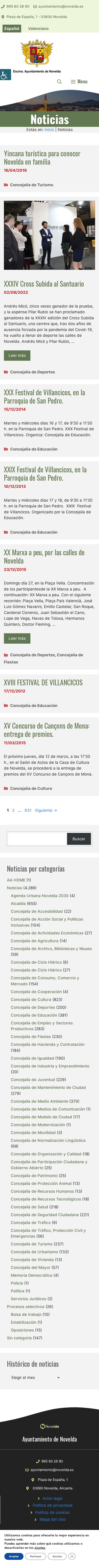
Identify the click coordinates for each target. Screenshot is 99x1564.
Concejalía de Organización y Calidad (46, 1154)
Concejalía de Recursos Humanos (42, 1191)
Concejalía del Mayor (30, 1267)
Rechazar (35, 1556)
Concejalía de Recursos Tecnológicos (46, 1199)
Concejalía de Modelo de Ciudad (41, 1117)
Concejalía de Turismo (31, 185)
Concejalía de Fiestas (31, 1036)
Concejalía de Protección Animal (41, 1183)
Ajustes (57, 1556)
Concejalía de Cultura (31, 788)
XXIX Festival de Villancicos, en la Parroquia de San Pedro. (45, 473)
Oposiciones (22, 1330)
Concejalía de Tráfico (31, 1222)
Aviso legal (52, 1498)
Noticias (14, 888)
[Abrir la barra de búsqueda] (59, 81)
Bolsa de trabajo (26, 1314)
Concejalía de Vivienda (32, 1259)
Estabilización (23, 1322)
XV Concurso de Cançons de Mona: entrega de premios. (46, 729)
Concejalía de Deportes (32, 372)
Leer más (17, 355)
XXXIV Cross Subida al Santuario (44, 283)
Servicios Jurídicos (28, 1299)
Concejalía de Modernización (38, 1124)
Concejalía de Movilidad (33, 1132)
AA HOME (16, 880)
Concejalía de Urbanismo (34, 1252)
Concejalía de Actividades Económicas (47, 933)
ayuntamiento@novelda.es (60, 6)
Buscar (79, 839)
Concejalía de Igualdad (32, 1058)
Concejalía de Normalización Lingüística (48, 1140)
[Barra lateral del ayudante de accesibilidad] (5, 74)
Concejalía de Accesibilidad (37, 911)
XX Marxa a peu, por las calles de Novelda (44, 556)
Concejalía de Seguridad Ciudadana (45, 1214)
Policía (17, 1283)
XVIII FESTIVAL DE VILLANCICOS (43, 682)
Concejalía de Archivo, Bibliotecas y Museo (51, 948)
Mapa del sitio (53, 1519)
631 (28, 810)
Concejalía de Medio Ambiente (39, 1101)
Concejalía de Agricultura (34, 941)
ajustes (40, 1548)
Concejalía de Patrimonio (34, 1175)
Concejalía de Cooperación (36, 991)
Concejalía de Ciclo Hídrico (36, 962)
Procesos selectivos (25, 1306)
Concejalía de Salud (29, 1207)
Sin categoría (19, 1338)
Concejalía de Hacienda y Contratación (47, 1044)
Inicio (49, 129)
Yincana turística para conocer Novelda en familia (42, 157)
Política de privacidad (53, 1505)
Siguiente (46, 810)
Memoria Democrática (31, 1275)
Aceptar (14, 1556)
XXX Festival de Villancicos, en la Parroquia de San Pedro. (44, 396)
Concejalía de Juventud (33, 1079)
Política (17, 1291)
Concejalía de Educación (34, 449)
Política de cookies (52, 1512)
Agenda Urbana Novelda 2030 (40, 895)
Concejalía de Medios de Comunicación (48, 1109)
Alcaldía (18, 903)
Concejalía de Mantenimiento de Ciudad (48, 1087)
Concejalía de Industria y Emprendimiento (50, 1066)
